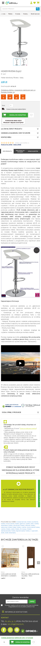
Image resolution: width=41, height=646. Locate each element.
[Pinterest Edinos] (17, 630)
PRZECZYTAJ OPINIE (6, 144)
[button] (20, 642)
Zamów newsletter (20, 597)
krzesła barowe (21, 522)
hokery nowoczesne (7, 523)
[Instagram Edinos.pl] (10, 630)
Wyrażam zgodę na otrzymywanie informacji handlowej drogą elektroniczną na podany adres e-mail (21, 605)
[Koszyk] (38, 3)
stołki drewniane (10, 533)
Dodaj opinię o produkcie (11, 412)
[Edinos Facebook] (3, 630)
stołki (2, 533)
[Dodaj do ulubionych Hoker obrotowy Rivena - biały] (31, 115)
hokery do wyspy (20, 529)
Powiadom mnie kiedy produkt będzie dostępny (13, 121)
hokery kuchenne (32, 522)
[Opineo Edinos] (29, 630)
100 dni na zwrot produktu (11, 129)
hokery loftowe (25, 525)
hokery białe (12, 527)
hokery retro (30, 523)
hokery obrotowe (14, 525)
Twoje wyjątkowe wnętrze (28, 428)
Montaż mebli (6, 137)
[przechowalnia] (34, 3)
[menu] (31, 3)
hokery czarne (21, 527)
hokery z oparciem (32, 531)
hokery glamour (20, 523)
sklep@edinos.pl (15, 624)
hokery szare (10, 529)
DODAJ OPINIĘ (17, 144)
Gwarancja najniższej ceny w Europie (15, 133)
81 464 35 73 (10, 621)
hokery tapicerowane (18, 531)
